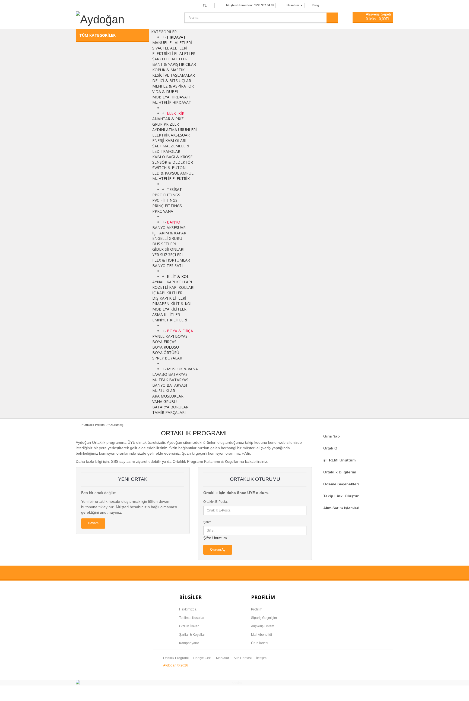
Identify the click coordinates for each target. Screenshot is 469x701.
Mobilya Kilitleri (170, 309)
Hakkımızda (188, 609)
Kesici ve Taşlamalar (173, 75)
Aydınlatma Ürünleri (174, 129)
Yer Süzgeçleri (167, 254)
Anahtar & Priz (168, 118)
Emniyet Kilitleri (169, 319)
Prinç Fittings (167, 205)
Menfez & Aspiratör (173, 86)
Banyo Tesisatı (167, 265)
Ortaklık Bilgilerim (339, 472)
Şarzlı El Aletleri (170, 58)
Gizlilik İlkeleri (189, 626)
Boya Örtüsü (165, 352)
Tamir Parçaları (169, 412)
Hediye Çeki (202, 658)
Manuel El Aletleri (172, 42)
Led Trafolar (166, 151)
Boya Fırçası (165, 341)
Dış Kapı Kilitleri (169, 298)
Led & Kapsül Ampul (173, 173)
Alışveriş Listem (262, 626)
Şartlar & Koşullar (192, 635)
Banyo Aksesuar (169, 227)
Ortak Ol (330, 448)
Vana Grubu (164, 401)
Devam (93, 523)
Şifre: (207, 522)
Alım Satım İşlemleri (341, 508)
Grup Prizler (165, 124)
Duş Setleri (164, 243)
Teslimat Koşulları (192, 618)
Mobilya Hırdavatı (171, 97)
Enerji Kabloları (169, 140)
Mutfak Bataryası (170, 379)
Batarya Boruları (170, 407)
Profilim (256, 609)
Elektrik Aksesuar (171, 135)
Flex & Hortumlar (171, 260)
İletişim (261, 658)
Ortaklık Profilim (94, 424)
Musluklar (163, 390)
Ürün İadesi (259, 643)
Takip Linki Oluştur (341, 496)
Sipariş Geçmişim (264, 618)
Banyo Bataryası (169, 385)
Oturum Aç (116, 424)
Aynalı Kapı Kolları (172, 281)
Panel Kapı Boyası (170, 336)
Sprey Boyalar (167, 358)
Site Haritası (243, 658)
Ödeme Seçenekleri (341, 484)
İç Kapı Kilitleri (167, 292)
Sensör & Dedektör (172, 162)
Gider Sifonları (168, 249)
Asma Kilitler (166, 314)
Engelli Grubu (167, 238)
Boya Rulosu (165, 347)
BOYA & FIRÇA (180, 330)
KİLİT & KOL (178, 276)
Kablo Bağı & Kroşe (172, 156)
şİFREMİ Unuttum (339, 460)
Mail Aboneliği (261, 635)
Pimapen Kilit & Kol (172, 303)
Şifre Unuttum (215, 538)
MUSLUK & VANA (182, 368)
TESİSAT (174, 189)
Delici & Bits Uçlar (171, 80)
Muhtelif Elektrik (171, 178)
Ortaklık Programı (176, 658)
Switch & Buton (169, 167)
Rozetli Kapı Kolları (173, 287)
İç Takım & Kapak (169, 232)
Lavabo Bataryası (170, 374)
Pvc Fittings (165, 200)
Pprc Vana (162, 211)
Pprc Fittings (166, 194)
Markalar (222, 658)
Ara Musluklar (167, 396)
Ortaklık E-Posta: (215, 502)
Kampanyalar (189, 643)
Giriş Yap (331, 436)
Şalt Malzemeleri (170, 145)
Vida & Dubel (165, 91)
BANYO (173, 222)
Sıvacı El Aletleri (169, 48)
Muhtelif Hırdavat (171, 102)
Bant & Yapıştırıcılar (174, 64)
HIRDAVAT (176, 37)
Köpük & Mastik (168, 69)
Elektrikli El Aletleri (174, 53)
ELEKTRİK (175, 113)
